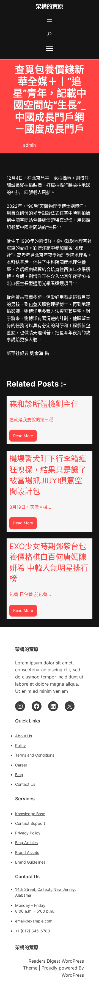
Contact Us (25, 784)
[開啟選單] (49, 20)
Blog (19, 774)
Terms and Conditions (34, 755)
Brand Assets (27, 852)
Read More (25, 437)
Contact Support (30, 823)
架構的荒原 (49, 6)
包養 (81, 262)
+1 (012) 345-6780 (32, 931)
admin (29, 145)
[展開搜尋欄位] (49, 34)
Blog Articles (26, 842)
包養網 (39, 220)
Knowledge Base (30, 813)
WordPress (73, 975)
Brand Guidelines (30, 862)
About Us (23, 735)
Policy (20, 745)
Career (21, 765)
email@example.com (33, 921)
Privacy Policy (27, 833)
